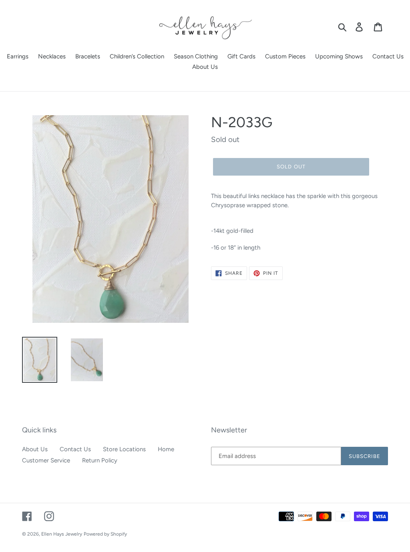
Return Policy (99, 460)
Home (166, 449)
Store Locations (124, 449)
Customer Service (46, 460)
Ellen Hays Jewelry (61, 534)
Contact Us (75, 449)
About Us (35, 449)
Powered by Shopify (105, 534)
